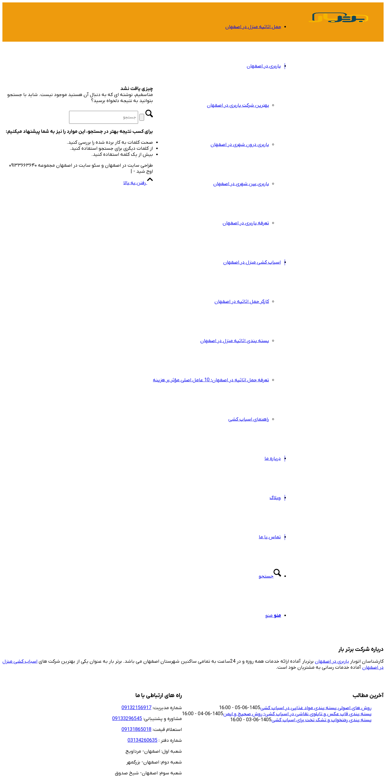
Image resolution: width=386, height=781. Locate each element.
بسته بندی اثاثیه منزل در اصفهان (234, 341)
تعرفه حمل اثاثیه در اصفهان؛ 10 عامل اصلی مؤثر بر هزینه (211, 380)
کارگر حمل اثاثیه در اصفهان (241, 302)
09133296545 (127, 719)
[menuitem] (217, 26)
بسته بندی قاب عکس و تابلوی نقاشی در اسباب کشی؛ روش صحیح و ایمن (297, 714)
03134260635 (142, 741)
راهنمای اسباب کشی (248, 419)
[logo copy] (338, 31)
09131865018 (136, 730)
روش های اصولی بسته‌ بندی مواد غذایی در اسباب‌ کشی (316, 708)
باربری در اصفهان (332, 661)
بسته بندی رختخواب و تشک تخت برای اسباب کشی (321, 720)
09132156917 (136, 708)
